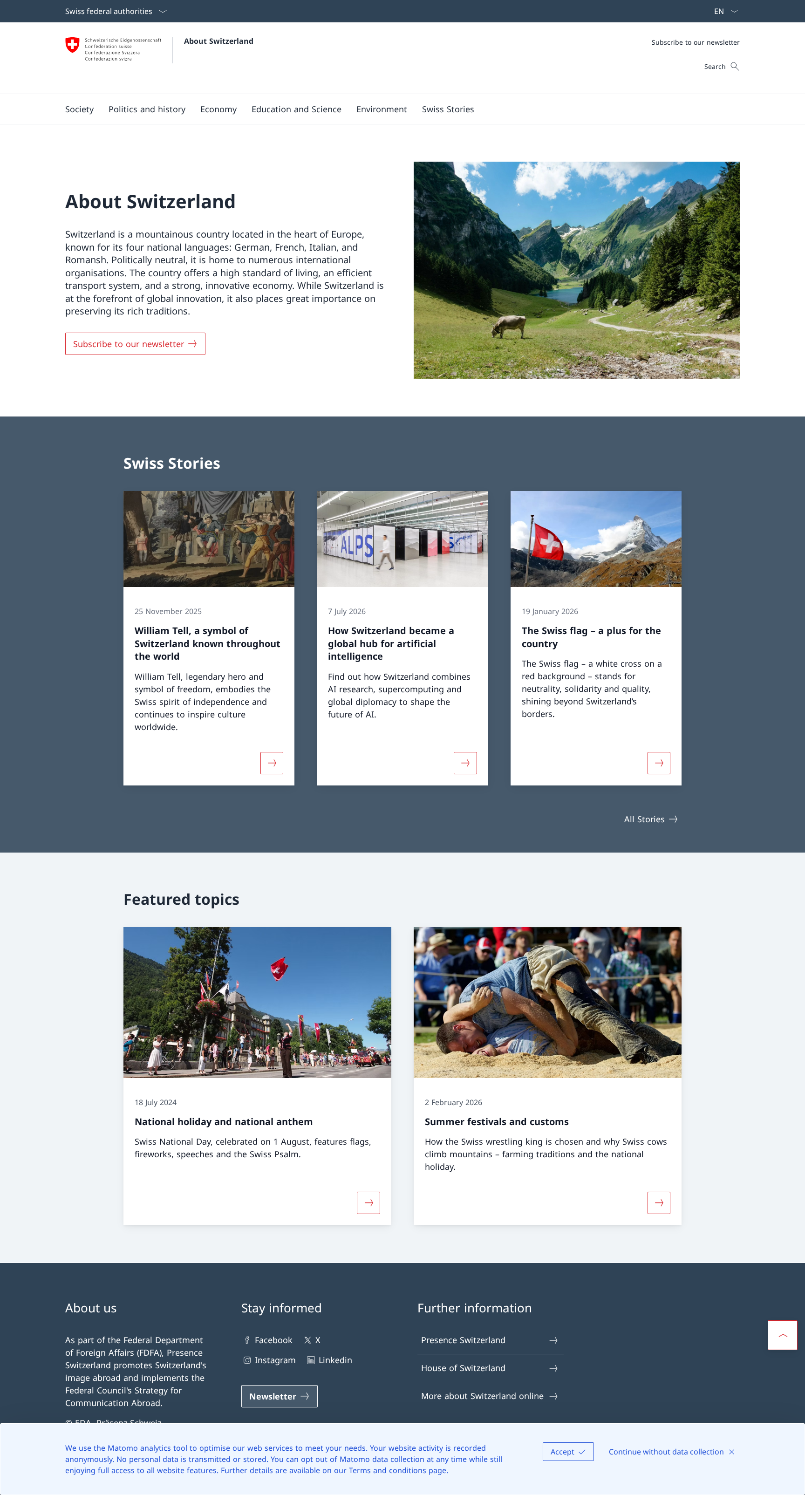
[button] (79, 109)
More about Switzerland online (482, 1395)
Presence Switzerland (463, 1339)
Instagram (275, 1359)
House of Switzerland (463, 1367)
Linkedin (335, 1359)
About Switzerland (218, 41)
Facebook (274, 1339)
